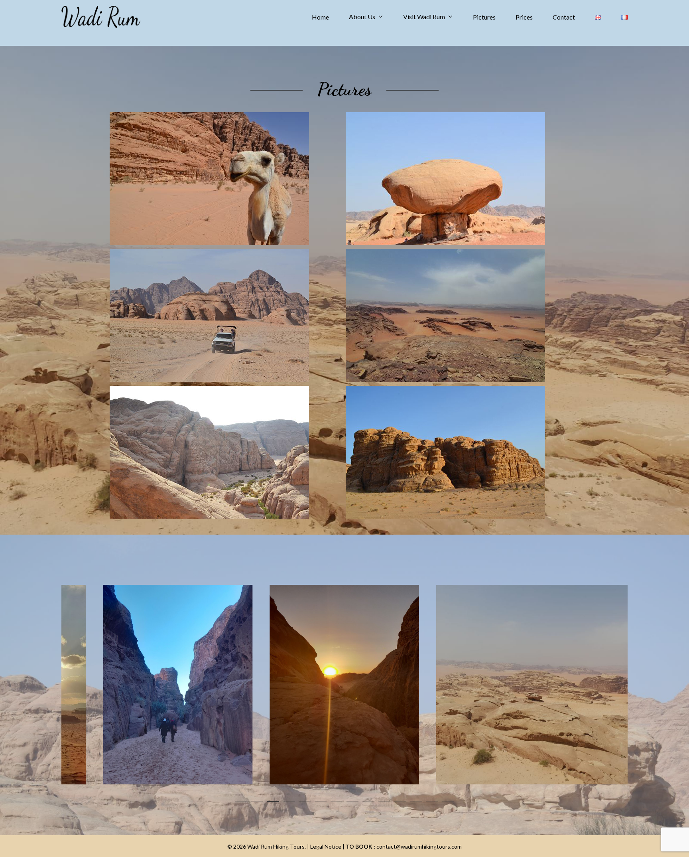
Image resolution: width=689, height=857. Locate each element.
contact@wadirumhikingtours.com (418, 846)
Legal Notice (325, 846)
